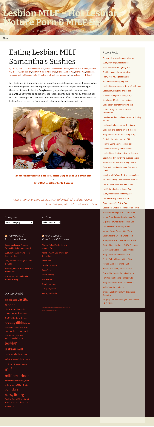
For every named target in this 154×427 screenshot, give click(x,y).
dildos (27, 323)
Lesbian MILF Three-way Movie (116, 226)
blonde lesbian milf (65, 71)
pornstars (11, 389)
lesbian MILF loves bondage (53, 310)
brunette (24, 313)
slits (6, 406)
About (6, 38)
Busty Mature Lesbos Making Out (117, 193)
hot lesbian (27, 75)
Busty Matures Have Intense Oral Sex (119, 240)
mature (10, 363)
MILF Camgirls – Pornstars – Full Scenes (55, 237)
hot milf (36, 75)
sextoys (27, 403)
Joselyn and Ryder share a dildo (117, 100)
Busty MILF (18, 317)
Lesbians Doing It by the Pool (116, 198)
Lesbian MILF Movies (79, 68)
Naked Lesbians (45, 310)
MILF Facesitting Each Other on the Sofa (121, 179)
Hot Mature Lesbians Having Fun (117, 189)
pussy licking (14, 394)
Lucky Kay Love (49, 288)
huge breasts (10, 335)
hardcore (90, 71)
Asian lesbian (25, 71)
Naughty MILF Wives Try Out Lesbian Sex (121, 175)
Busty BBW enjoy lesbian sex (115, 62)
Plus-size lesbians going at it (115, 81)
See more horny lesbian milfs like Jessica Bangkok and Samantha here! (53, 175)
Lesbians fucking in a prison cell (117, 90)
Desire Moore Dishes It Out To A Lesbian (121, 245)
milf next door (62, 75)
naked (7, 381)
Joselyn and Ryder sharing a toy (117, 95)
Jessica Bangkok (11, 338)
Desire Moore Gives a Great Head (118, 235)
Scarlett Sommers (50, 265)
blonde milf (80, 71)
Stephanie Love (49, 284)
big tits (22, 299)
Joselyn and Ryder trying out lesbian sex (121, 157)
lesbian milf (46, 75)
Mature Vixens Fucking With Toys (117, 231)
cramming (10, 323)
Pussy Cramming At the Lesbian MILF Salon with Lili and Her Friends (50, 199)
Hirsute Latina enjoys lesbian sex (117, 143)
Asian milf (36, 71)
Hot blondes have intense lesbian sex (119, 125)
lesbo (8, 359)
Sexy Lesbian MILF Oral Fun (115, 203)
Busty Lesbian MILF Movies (57, 68)
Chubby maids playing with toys (117, 72)
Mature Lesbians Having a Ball (116, 263)
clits (25, 318)
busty (8, 318)
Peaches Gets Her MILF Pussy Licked (119, 162)
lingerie (27, 359)
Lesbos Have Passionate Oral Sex (118, 184)
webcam (11, 406)
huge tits (19, 335)
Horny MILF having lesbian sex (116, 76)
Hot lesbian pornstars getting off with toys (122, 86)
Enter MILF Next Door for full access (53, 182)
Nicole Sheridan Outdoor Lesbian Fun (119, 217)
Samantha (10, 402)
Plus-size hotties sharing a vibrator (118, 58)
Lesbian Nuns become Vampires (47, 307)
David (89, 75)
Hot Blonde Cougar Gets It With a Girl (119, 212)
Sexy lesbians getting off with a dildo (119, 129)
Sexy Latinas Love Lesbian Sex (116, 254)
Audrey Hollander (50, 293)
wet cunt (77, 75)
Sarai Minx (46, 270)
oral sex (22, 385)
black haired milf (49, 71)
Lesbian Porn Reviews (66, 307)
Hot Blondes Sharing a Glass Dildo (118, 277)
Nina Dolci (46, 260)
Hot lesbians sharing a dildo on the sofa (120, 153)
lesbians (10, 354)
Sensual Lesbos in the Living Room (118, 273)
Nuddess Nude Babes (58, 307)
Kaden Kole (47, 279)
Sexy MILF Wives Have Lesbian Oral (118, 282)
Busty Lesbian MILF (36, 68)
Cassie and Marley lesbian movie (117, 148)
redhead (25, 399)
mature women (21, 364)
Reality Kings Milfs (13, 398)
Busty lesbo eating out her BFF (116, 139)
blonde (10, 304)
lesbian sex (21, 354)
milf (53, 75)
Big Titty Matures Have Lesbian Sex (118, 221)
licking (21, 359)
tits (70, 75)
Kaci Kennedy (48, 274)
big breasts (11, 299)
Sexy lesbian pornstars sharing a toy (119, 134)
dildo (20, 322)
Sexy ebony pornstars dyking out (118, 104)
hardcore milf (15, 75)
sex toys (20, 402)
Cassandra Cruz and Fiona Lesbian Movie (121, 207)
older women (11, 385)
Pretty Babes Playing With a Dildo (117, 259)
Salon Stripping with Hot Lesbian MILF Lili (71, 204)
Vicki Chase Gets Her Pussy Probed (118, 249)
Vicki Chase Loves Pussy (114, 287)
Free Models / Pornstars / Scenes (16, 237)
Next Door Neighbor (19, 380)
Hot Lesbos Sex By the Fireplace (117, 268)
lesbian (11, 343)
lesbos (15, 359)
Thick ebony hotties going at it (116, 67)
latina (21, 338)
